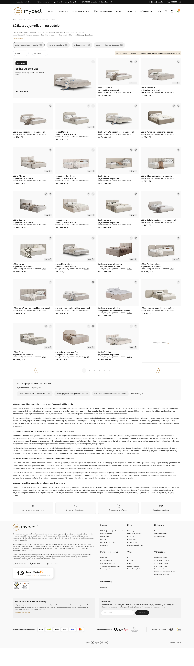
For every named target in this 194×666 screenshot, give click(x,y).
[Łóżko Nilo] (161, 160)
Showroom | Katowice (161, 560)
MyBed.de (103, 587)
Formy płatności (106, 560)
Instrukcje (103, 539)
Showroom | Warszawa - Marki (164, 572)
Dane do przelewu (106, 569)
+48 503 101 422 (175, 2)
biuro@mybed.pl (157, 2)
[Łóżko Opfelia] (161, 204)
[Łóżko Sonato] (161, 71)
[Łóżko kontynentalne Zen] (75, 336)
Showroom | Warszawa (162, 569)
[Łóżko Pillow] (33, 160)
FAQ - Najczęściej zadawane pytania (113, 531)
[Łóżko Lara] (33, 248)
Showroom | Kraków (161, 563)
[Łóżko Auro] (75, 204)
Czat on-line (53, 563)
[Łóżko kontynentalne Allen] (118, 248)
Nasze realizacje (133, 566)
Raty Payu (104, 558)
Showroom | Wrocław (161, 575)
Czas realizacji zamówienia (110, 566)
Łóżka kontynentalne (134, 534)
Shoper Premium (175, 643)
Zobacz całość (18, 38)
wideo (132, 83)
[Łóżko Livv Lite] (118, 116)
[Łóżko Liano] (161, 292)
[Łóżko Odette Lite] (72, 78)
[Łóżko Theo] (33, 336)
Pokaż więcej (136, 393)
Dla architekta (132, 542)
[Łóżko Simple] (75, 292)
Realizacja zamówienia (135, 545)
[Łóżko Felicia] (118, 336)
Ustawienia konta (160, 534)
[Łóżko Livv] (33, 116)
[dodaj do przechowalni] (93, 61)
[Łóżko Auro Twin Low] (75, 160)
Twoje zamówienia (160, 531)
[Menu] (28, 582)
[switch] (24, 587)
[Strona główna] (28, 11)
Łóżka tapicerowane (134, 531)
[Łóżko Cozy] (33, 204)
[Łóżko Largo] (118, 204)
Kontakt (130, 560)
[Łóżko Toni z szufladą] (161, 248)
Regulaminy (104, 545)
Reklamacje (104, 536)
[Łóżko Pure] (161, 116)
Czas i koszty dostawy (108, 563)
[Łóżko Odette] (118, 71)
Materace (130, 536)
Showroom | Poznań (161, 566)
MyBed (129, 563)
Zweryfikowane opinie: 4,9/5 (66, 2)
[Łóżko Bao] (118, 160)
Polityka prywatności (107, 542)
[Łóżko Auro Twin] (33, 292)
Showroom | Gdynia (161, 558)
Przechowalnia (159, 536)
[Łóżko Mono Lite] (75, 248)
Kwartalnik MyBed (133, 569)
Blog (128, 558)
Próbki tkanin (131, 539)
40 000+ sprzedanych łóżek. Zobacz (97, 2)
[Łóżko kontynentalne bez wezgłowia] (118, 292)
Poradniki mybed (106, 534)
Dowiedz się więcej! (22, 612)
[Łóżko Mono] (75, 116)
